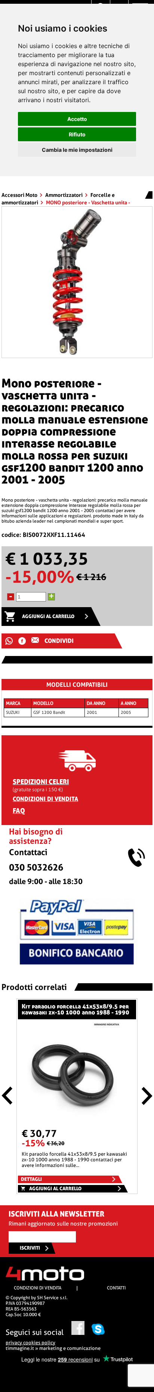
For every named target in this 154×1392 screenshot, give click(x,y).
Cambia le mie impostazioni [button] (77, 150)
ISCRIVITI (30, 1248)
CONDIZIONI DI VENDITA (45, 799)
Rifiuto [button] (77, 134)
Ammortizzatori (64, 195)
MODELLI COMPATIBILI (77, 684)
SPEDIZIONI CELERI (41, 782)
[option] (77, 282)
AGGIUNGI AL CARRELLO (48, 616)
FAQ (19, 811)
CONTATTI (116, 1288)
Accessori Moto (19, 195)
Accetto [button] (77, 119)
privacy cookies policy (30, 1342)
